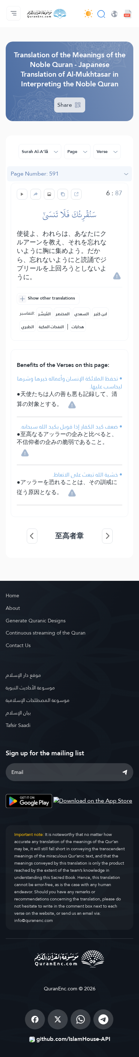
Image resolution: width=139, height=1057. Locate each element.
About (13, 608)
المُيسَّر (44, 314)
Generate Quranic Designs (36, 620)
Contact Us (18, 645)
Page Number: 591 (35, 173)
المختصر (63, 314)
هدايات (78, 327)
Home (12, 595)
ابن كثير (100, 314)
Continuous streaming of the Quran (46, 632)
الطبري (27, 327)
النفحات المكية (51, 327)
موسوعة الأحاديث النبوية (30, 687)
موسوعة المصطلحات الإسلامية (38, 700)
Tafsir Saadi (18, 725)
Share (65, 105)
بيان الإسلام (18, 712)
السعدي (81, 314)
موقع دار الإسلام (23, 675)
